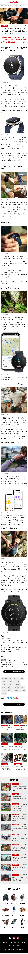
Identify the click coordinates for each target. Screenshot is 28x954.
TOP (2, 5)
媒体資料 (18, 945)
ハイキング (21, 687)
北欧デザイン (5, 690)
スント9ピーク (16, 684)
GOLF (22, 927)
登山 (12, 690)
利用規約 (5, 942)
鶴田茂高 (4, 693)
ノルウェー (13, 687)
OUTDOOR (14, 903)
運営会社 (23, 942)
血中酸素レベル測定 (20, 690)
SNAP (14, 915)
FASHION (5, 903)
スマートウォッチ (6, 684)
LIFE (5, 927)
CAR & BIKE (5, 915)
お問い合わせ (11, 945)
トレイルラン (5, 687)
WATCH (22, 903)
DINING (22, 915)
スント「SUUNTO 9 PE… (17, 5)
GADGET (14, 927)
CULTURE (7, 5)
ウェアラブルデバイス (13, 681)
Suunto (4, 681)
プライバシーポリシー (14, 942)
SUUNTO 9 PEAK (18, 678)
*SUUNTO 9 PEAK (7, 678)
